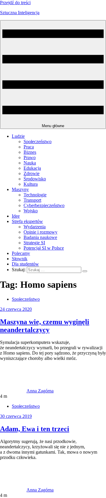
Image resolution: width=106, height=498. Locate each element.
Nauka (30, 162)
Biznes (30, 152)
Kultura (31, 184)
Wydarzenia (35, 226)
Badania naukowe (40, 237)
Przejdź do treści (15, 2)
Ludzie (18, 136)
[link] (13, 390)
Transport (32, 200)
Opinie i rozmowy (40, 232)
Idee (16, 216)
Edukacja (32, 168)
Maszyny (20, 189)
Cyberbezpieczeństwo (44, 205)
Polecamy (21, 253)
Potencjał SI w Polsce (44, 247)
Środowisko (35, 178)
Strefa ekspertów (27, 221)
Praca (29, 146)
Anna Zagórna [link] (40, 390)
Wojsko (31, 210)
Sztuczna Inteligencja (19, 12)
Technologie (35, 194)
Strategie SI (34, 242)
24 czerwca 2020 (16, 309)
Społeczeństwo (38, 141)
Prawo (30, 157)
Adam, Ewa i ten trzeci (34, 429)
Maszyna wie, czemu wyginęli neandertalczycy (44, 326)
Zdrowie (31, 173)
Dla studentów (25, 263)
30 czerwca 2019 (16, 416)
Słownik (19, 258)
